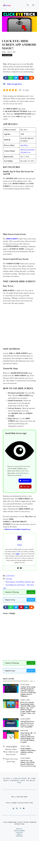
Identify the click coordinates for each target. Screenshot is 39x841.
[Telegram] (18, 568)
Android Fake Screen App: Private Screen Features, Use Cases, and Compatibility (27, 724)
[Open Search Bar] (27, 5)
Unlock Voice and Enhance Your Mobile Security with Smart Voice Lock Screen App (28, 763)
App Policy (24, 145)
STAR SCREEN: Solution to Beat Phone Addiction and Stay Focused (28, 751)
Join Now (31, 592)
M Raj (4, 52)
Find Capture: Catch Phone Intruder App (20, 582)
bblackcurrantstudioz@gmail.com (17, 529)
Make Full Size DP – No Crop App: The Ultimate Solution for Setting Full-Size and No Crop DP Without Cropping (28, 737)
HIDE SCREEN (12, 238)
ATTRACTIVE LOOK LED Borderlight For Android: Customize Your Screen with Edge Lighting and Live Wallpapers (28, 691)
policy (18, 554)
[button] (25, 481)
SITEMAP (19, 836)
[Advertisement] (19, 212)
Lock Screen (7, 55)
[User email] (21, 568)
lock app (9, 579)
